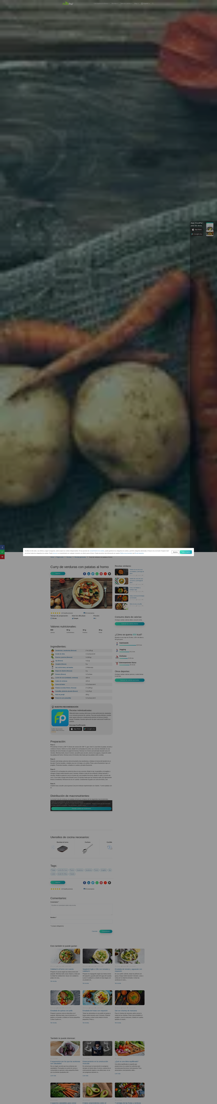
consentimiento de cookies (97, 551)
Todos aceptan (185, 552)
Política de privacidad (126, 553)
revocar (55, 553)
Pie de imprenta (139, 553)
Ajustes (175, 552)
